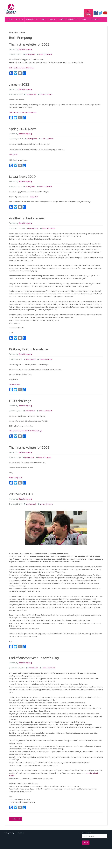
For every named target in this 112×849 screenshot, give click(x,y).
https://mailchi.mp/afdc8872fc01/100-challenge (25, 431)
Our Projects (30, 19)
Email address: (86, 833)
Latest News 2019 (22, 177)
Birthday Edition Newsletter (29, 349)
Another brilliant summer (27, 218)
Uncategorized (30, 54)
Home (10, 19)
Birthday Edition (14, 384)
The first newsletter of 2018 (29, 448)
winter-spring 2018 (15, 477)
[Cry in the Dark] (10, 9)
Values (43, 19)
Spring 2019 (34, 197)
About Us (19, 19)
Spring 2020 (13, 154)
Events (83, 19)
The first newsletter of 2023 (29, 45)
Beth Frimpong (25, 49)
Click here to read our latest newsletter (22, 112)
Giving (51, 19)
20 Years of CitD (21, 494)
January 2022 (19, 85)
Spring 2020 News (22, 129)
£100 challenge (20, 401)
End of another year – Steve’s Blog (34, 658)
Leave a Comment (45, 54)
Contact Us (95, 19)
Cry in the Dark (16, 833)
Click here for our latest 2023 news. (21, 68)
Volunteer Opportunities (67, 19)
